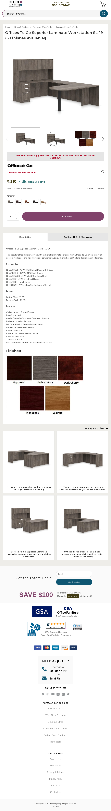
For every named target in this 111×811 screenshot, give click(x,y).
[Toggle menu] (4, 4)
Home (7, 27)
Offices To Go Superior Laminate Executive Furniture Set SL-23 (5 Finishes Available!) (29, 554)
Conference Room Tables (55, 728)
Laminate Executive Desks (67, 27)
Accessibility (55, 759)
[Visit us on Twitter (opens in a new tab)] (68, 694)
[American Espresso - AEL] (35, 202)
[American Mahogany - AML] (18, 202)
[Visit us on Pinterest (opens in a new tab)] (47, 694)
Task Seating (55, 741)
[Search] (104, 13)
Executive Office (55, 722)
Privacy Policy (55, 778)
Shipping (50, 772)
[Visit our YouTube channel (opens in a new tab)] (52, 694)
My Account (55, 765)
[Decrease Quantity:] (16, 218)
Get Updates (74, 582)
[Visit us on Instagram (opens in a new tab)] (58, 694)
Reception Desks (55, 708)
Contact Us (55, 792)
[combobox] (53, 13)
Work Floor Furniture (55, 715)
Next (104, 139)
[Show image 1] (25, 139)
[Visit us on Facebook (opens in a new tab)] (42, 694)
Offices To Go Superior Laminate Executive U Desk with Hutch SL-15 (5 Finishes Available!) (82, 554)
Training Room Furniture (55, 735)
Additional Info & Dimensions (78, 237)
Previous (7, 139)
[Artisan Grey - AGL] (10, 202)
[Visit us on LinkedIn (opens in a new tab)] (63, 694)
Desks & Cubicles (21, 27)
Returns (60, 772)
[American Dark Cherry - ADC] (27, 202)
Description (25, 237)
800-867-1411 (61, 5)
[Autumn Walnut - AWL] (43, 202)
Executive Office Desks (42, 27)
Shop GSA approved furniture (67, 616)
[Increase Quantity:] (16, 214)
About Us (55, 785)
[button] (102, 171)
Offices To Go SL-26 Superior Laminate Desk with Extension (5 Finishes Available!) (82, 488)
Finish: (11, 196)
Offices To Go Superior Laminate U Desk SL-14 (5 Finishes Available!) (29, 488)
